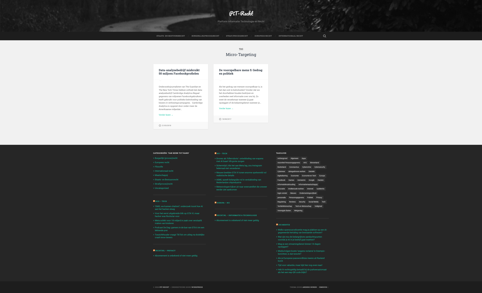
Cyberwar (281, 171)
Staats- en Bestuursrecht (171, 36)
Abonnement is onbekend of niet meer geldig (176, 255)
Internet (310, 189)
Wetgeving (298, 211)
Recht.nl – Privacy (165, 250)
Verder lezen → (166, 115)
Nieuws (293, 193)
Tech (323, 202)
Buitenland (282, 167)
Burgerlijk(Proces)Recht (205, 36)
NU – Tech (222, 153)
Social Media (313, 202)
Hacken (321, 180)
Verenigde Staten (284, 211)
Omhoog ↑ (324, 287)
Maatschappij (161, 175)
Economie (295, 176)
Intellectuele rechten (296, 189)
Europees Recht (263, 36)
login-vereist (282, 193)
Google (311, 180)
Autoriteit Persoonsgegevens (289, 163)
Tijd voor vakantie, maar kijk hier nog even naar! (300, 265)
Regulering (282, 202)
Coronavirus (294, 167)
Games (291, 180)
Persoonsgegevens (296, 198)
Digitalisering (283, 176)
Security (302, 202)
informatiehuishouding (286, 184)
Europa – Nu (223, 203)
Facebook (281, 180)
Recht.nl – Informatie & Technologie (237, 215)
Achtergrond (282, 158)
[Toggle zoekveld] (324, 36)
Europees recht (162, 162)
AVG (305, 163)
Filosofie (159, 166)
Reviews (292, 202)
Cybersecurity (319, 167)
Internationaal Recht (291, 36)
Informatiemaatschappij (308, 184)
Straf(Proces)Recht (237, 36)
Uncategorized (162, 188)
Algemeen (294, 158)
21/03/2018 (166, 125)
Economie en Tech (309, 176)
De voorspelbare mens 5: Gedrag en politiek (240, 71)
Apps (304, 158)
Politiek (310, 198)
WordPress (197, 287)
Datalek (312, 171)
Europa (322, 176)
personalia (282, 198)
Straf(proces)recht (164, 184)
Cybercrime (306, 167)
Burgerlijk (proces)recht (166, 158)
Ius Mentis (284, 225)
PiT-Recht (241, 13)
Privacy (319, 198)
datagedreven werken (296, 171)
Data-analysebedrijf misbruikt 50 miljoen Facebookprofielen (179, 71)
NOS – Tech (161, 201)
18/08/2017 (226, 119)
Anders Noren (310, 287)
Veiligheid (318, 206)
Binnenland (314, 163)
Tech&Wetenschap (285, 206)
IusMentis (320, 189)
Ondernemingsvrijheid (307, 193)
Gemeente (301, 180)
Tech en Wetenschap (303, 206)
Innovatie (281, 189)
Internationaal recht (164, 171)
